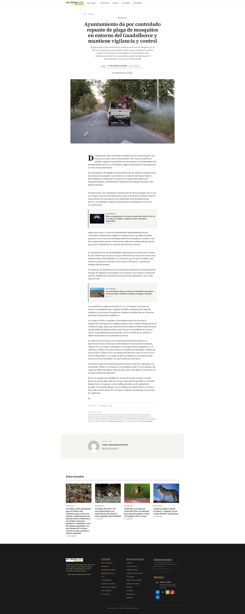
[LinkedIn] (158, 597)
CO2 (102, 577)
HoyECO (116, 3)
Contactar (104, 3)
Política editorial (132, 570)
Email (110, 406)
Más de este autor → (110, 448)
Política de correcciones (135, 573)
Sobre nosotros (132, 566)
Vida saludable (106, 591)
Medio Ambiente (107, 563)
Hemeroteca (131, 594)
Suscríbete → (162, 570)
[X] (163, 592)
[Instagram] (173, 592)
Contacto (130, 563)
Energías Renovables (108, 570)
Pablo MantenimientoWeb (118, 66)
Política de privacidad (134, 580)
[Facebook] (158, 592)
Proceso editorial (134, 66)
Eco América (105, 594)
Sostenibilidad (106, 580)
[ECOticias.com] (75, 3)
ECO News (126, 3)
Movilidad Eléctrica (108, 573)
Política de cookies (133, 584)
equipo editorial (147, 421)
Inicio (84, 14)
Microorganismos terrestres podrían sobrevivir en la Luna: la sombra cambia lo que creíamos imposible (130, 218)
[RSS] (168, 592)
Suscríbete (137, 3)
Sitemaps (130, 598)
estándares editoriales (114, 421)
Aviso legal (130, 577)
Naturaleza (91, 14)
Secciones (91, 3)
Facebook (104, 406)
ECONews (130, 591)
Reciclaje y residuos (108, 584)
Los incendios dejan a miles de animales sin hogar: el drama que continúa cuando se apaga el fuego (130, 292)
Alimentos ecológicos (108, 587)
